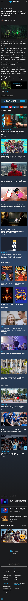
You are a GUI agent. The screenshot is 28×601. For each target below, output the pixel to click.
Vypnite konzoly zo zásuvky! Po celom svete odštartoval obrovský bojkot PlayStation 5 (18, 510)
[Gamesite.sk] (14, 1)
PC (1, 8)
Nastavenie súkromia (7, 575)
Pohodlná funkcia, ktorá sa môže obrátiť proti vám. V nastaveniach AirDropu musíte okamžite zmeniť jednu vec (13, 206)
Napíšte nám (5, 579)
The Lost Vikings (19, 304)
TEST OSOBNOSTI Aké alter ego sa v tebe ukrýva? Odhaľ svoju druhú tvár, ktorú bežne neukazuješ (13, 330)
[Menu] (2, 1)
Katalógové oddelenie (7, 590)
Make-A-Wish (20, 61)
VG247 (5, 48)
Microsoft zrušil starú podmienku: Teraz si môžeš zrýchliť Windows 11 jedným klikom (18, 502)
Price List (16, 579)
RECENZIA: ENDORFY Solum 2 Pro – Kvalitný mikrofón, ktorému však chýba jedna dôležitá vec (13, 133)
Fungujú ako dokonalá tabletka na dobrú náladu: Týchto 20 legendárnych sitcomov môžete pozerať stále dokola (12, 231)
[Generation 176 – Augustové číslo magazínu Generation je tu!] (14, 536)
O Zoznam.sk (6, 568)
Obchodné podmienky (18, 575)
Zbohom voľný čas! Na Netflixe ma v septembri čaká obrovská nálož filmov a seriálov (18, 518)
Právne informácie (6, 571)
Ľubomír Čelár (7, 20)
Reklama (16, 568)
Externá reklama (17, 573)
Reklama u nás (17, 571)
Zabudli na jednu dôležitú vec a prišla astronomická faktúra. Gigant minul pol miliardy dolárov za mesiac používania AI (11, 256)
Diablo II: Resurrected (7, 304)
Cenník (15, 577)
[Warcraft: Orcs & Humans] (21, 273)
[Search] (26, 1)
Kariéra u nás (5, 577)
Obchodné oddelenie (7, 588)
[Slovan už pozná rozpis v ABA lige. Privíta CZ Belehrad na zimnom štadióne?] (14, 442)
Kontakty (5, 583)
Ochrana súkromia (6, 573)
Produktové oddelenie (7, 586)
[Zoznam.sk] (16, 588)
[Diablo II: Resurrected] (7, 295)
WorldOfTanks (10, 95)
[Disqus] (14, 475)
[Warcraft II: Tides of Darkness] (7, 273)
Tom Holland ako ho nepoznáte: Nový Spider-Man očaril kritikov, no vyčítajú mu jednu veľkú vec (13, 181)
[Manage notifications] (2, 599)
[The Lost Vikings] (21, 295)
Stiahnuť (24, 525)
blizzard (3, 95)
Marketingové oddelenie (7, 592)
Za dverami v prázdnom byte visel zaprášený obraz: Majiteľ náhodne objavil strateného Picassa (13, 379)
